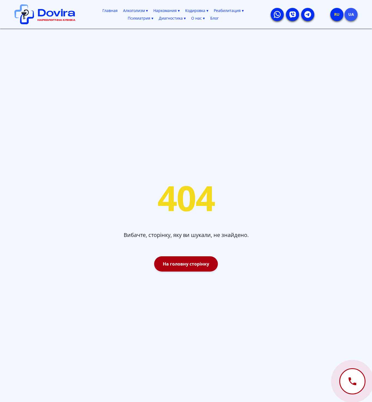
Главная (110, 10)
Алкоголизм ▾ (135, 10)
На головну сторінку (186, 264)
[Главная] (44, 14)
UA (351, 14)
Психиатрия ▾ (140, 18)
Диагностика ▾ (172, 18)
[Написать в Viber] (292, 14)
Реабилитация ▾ (229, 10)
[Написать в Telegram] (307, 14)
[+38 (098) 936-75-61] (352, 381)
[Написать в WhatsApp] (277, 14)
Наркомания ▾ (166, 10)
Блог (214, 18)
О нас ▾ (198, 18)
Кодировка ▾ (196, 10)
